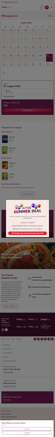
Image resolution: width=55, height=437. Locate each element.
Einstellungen (27, 434)
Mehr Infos (4, 425)
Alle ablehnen (26, 432)
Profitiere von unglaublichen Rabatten (27, 233)
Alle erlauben (27, 429)
